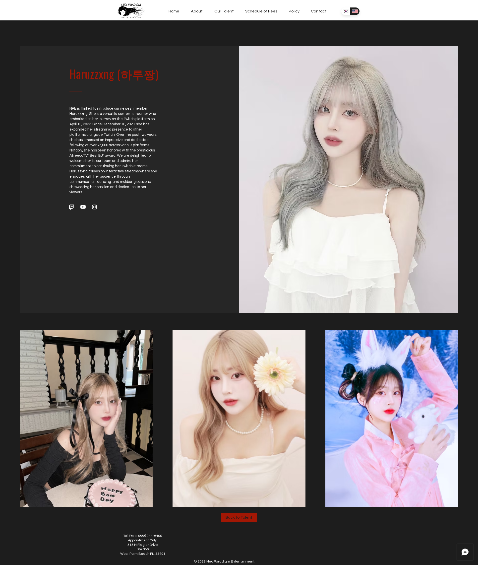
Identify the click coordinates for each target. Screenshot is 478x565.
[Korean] (345, 11)
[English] (354, 11)
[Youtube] (83, 207)
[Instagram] (94, 207)
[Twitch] (71, 207)
